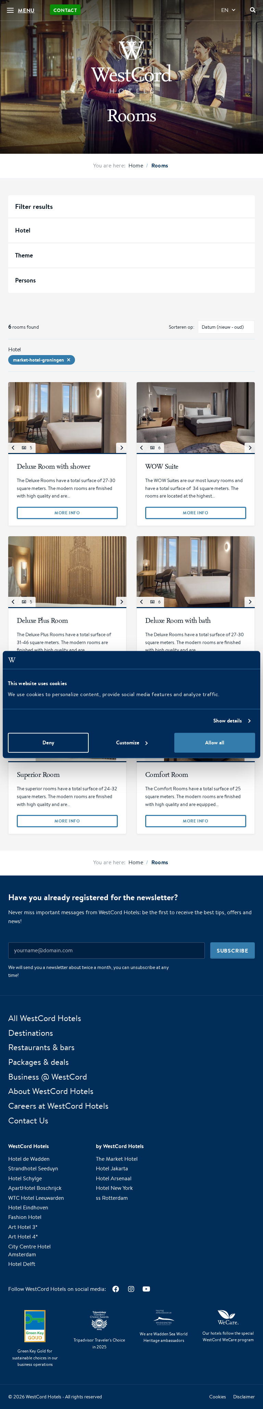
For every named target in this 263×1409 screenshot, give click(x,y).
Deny (48, 742)
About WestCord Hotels (50, 1091)
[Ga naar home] (131, 64)
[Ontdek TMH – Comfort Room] (196, 762)
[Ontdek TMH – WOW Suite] (196, 454)
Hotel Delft (21, 1264)
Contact (65, 10)
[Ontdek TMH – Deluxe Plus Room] (67, 608)
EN (224, 10)
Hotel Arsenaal (114, 1178)
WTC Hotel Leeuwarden (36, 1198)
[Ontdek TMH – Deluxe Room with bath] (196, 608)
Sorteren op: (182, 327)
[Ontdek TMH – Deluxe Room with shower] (67, 454)
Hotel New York (114, 1188)
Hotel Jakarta (112, 1168)
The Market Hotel (117, 1158)
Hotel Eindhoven (28, 1207)
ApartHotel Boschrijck (35, 1188)
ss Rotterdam (112, 1198)
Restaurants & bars (41, 1047)
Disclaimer (244, 1397)
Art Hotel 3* (23, 1227)
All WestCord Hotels (44, 1017)
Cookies (217, 1397)
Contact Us (28, 1120)
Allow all (214, 742)
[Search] (252, 10)
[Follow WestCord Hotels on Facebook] (115, 1289)
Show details (227, 721)
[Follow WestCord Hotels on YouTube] (146, 1289)
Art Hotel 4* (23, 1237)
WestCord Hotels (43, 1397)
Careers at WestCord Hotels (58, 1105)
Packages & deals (38, 1061)
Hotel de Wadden (29, 1158)
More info (67, 513)
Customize (127, 742)
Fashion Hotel (24, 1217)
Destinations (30, 1032)
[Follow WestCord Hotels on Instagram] (131, 1289)
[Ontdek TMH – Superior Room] (67, 762)
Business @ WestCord (47, 1076)
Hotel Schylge (25, 1178)
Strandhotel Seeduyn (33, 1168)
